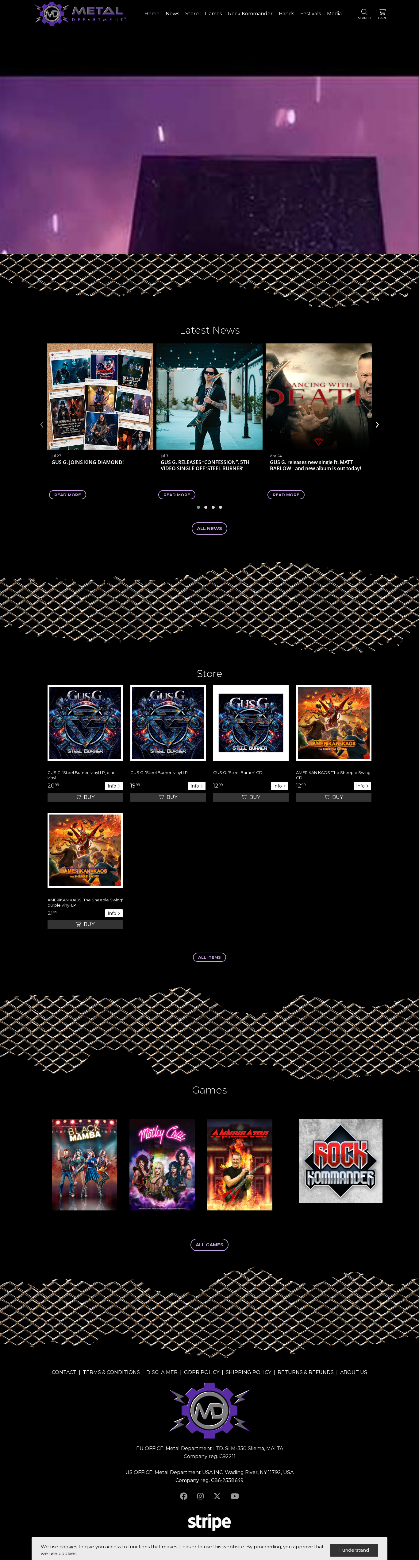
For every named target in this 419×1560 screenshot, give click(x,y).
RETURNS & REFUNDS (306, 1372)
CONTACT (64, 1372)
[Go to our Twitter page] (217, 1496)
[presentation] (42, 423)
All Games (209, 1245)
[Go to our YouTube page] (235, 1496)
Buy (88, 797)
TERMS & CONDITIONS (111, 1372)
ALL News (209, 528)
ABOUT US (353, 1372)
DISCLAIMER (162, 1372)
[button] (198, 507)
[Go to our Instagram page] (200, 1496)
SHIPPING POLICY (248, 1372)
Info (112, 786)
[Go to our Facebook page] (183, 1496)
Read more (67, 494)
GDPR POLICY (201, 1372)
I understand (354, 1550)
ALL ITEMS (209, 957)
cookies (68, 1547)
